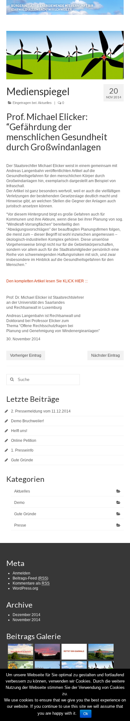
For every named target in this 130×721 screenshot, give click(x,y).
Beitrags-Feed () (30, 578)
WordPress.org (25, 588)
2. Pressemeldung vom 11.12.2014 (41, 411)
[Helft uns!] (73, 652)
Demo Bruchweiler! (27, 421)
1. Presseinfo (22, 450)
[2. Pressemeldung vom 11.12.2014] (19, 652)
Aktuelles (45, 103)
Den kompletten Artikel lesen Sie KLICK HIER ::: (47, 281)
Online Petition (23, 440)
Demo (19, 502)
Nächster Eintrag (105, 355)
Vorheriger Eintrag (25, 355)
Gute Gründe (22, 460)
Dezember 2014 (26, 615)
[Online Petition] (100, 652)
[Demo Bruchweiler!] (46, 652)
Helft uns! (19, 431)
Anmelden (21, 573)
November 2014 (26, 620)
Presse (20, 525)
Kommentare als (31, 583)
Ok (85, 714)
